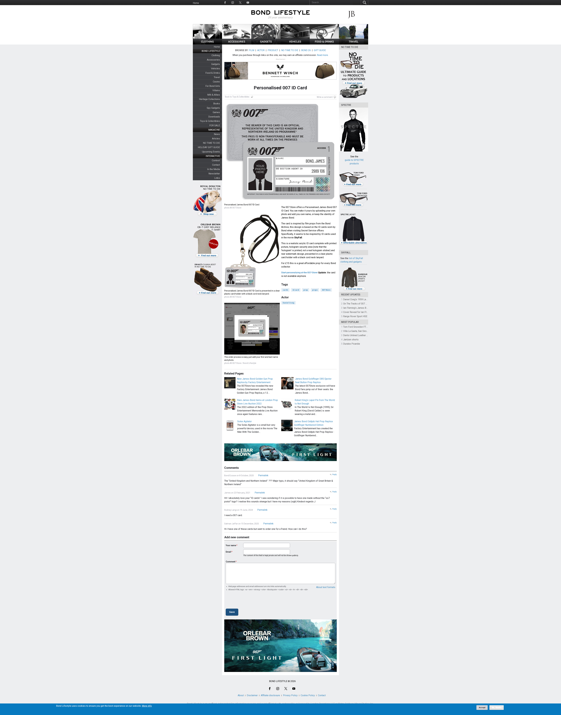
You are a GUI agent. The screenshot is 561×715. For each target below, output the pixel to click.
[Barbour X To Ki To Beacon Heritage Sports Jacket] (354, 290)
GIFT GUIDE (320, 50)
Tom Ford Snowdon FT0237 (357, 326)
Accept (482, 707)
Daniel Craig (288, 303)
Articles (216, 138)
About (241, 695)
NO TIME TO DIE (211, 143)
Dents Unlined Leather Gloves (358, 335)
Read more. (322, 55)
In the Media (213, 169)
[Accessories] (236, 43)
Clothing (216, 55)
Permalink (263, 475)
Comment (230, 561)
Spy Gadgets (213, 108)
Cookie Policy (308, 695)
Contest (216, 160)
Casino (216, 81)
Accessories (213, 59)
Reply (334, 474)
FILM (251, 50)
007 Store (326, 290)
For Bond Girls (212, 86)
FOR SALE (214, 125)
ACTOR (261, 50)
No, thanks (496, 708)
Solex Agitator (244, 421)
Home (196, 3)
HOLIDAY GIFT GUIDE (209, 147)
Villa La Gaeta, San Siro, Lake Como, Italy (364, 331)
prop (305, 290)
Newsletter (214, 173)
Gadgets (215, 64)
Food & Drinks (212, 73)
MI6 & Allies (213, 94)
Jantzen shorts (351, 339)
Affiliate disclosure (270, 695)
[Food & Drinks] (324, 43)
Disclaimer (252, 695)
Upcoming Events (211, 151)
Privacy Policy (290, 695)
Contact (216, 164)
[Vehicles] (295, 43)
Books (216, 103)
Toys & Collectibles (210, 121)
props (315, 290)
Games (216, 112)
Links (217, 178)
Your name (231, 545)
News (217, 134)
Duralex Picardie (351, 343)
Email (228, 552)
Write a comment (325, 97)
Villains (216, 90)
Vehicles (215, 68)
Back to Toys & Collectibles (237, 97)
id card (295, 290)
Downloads (214, 116)
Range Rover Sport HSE (355, 316)
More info (147, 706)
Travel (217, 77)
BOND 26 (306, 50)
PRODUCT (273, 50)
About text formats (325, 587)
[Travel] (353, 43)
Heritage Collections (209, 99)
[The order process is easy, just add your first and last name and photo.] (252, 353)
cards (285, 290)
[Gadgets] (265, 43)
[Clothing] (207, 43)
